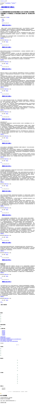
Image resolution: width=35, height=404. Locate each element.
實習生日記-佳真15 (6, 47)
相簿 (3, 19)
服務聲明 (26, 391)
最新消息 (3, 330)
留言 (7, 61)
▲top (1, 43)
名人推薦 (7, 340)
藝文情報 (7, 17)
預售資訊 (16, 341)
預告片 (1, 340)
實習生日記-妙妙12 (6, 166)
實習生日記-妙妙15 (6, 25)
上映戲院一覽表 (9, 341)
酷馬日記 (3, 331)
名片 (3, 21)
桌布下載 (1, 341)
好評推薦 (13, 341)
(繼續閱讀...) (2, 38)
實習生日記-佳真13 (6, 143)
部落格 (3, 20)
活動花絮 (10, 340)
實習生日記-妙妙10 (6, 281)
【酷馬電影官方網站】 (7, 7)
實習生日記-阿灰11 (6, 260)
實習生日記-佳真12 (6, 191)
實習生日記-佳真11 (6, 242)
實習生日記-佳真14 (6, 96)
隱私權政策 (22, 391)
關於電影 (3, 332)
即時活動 (4, 341)
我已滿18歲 (2, 402)
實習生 (7, 41)
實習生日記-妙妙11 (6, 215)
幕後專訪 (4, 340)
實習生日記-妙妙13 (6, 119)
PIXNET (11, 391)
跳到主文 (1, 9)
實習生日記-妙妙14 (6, 69)
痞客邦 (5, 61)
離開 (5, 402)
